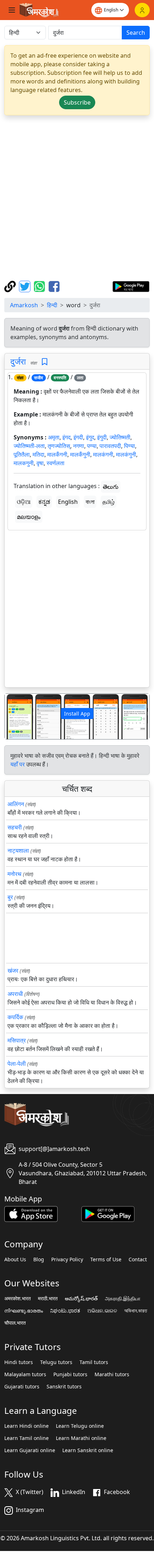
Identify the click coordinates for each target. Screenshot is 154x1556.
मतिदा (38, 454)
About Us (15, 1259)
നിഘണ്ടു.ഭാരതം (23, 1310)
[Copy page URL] (11, 286)
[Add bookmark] (44, 362)
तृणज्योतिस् (59, 446)
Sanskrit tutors (64, 1386)
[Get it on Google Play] (131, 286)
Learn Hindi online (26, 1426)
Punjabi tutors (70, 1374)
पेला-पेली (17, 1064)
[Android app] (108, 1213)
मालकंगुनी (126, 454)
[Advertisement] (77, 198)
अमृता (53, 437)
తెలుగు (111, 487)
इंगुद (90, 437)
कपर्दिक (15, 1017)
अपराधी (15, 994)
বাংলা (90, 502)
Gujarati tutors (21, 1386)
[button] (16, 716)
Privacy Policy (67, 1259)
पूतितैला (22, 454)
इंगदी (78, 437)
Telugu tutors (56, 1362)
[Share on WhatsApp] (40, 286)
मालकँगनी (57, 454)
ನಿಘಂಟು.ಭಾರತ (65, 1310)
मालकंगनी (103, 454)
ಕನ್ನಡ (44, 502)
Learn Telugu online (80, 1426)
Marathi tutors (112, 1374)
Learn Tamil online (26, 1438)
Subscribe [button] (77, 102)
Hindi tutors (18, 1362)
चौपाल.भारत (15, 1322)
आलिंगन (16, 804)
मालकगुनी (24, 463)
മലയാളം (28, 517)
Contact (138, 1259)
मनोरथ (14, 874)
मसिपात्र (17, 1040)
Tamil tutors (94, 1362)
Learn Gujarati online (29, 1450)
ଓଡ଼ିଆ (23, 502)
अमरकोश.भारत (17, 1298)
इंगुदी (102, 437)
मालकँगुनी (80, 454)
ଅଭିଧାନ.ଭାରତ (102, 1310)
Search (135, 33)
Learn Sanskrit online (87, 1450)
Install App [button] (77, 713)
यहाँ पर (17, 764)
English (68, 502)
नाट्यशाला (18, 850)
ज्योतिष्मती (120, 437)
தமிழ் (108, 502)
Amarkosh (24, 305)
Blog (38, 1259)
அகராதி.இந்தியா (122, 1298)
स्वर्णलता (55, 463)
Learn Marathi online (81, 1438)
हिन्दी (52, 305)
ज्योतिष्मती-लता (29, 446)
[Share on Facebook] (54, 286)
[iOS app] (31, 1213)
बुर (10, 897)
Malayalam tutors (25, 1374)
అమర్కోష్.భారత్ (81, 1298)
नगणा (78, 446)
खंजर (13, 970)
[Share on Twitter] (25, 286)
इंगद (66, 437)
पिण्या (129, 446)
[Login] (142, 10)
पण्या (92, 446)
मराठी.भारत (48, 1298)
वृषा (40, 463)
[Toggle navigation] (11, 10)
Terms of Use (105, 1259)
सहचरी (15, 827)
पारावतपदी (110, 446)
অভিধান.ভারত (135, 1310)
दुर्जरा (18, 361)
